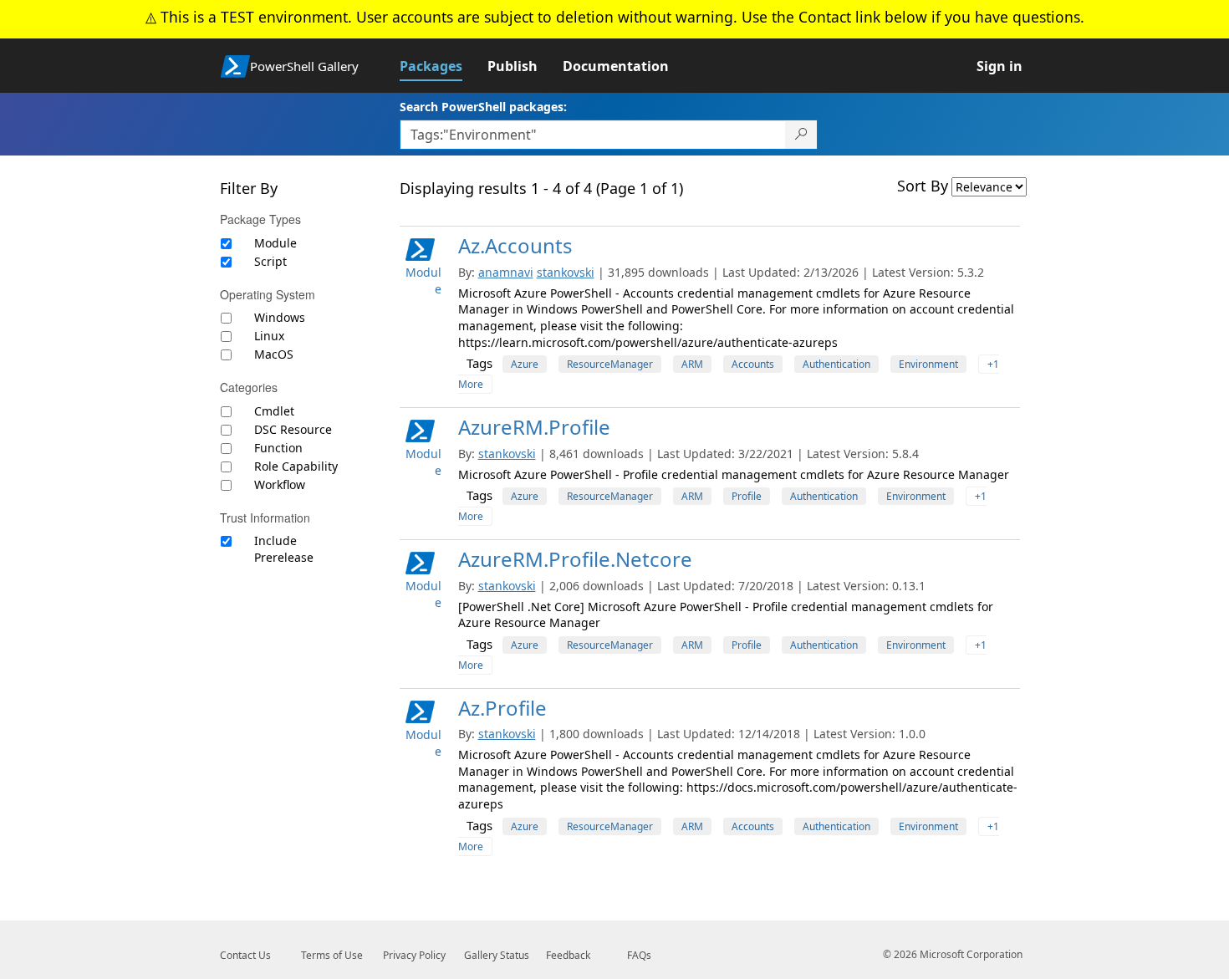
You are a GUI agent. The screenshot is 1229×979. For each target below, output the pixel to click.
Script (270, 261)
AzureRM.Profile (534, 427)
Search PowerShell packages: (483, 107)
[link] (443, 66)
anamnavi (505, 272)
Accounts (753, 364)
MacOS (273, 354)
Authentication (836, 364)
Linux (269, 336)
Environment (928, 364)
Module (275, 243)
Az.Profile (502, 708)
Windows (279, 317)
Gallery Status (496, 955)
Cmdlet (274, 411)
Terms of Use (332, 955)
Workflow (279, 484)
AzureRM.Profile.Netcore (575, 559)
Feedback (568, 955)
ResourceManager (610, 364)
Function (278, 448)
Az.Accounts (515, 245)
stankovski (565, 272)
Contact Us (245, 955)
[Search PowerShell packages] (801, 135)
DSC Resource (293, 429)
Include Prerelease (284, 549)
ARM (692, 364)
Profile (747, 496)
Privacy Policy (414, 955)
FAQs (639, 955)
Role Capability (296, 466)
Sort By (922, 186)
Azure (524, 364)
